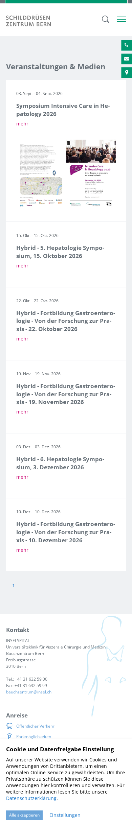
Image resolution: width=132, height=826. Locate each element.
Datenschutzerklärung (31, 798)
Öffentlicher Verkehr (35, 726)
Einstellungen (65, 815)
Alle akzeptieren (24, 815)
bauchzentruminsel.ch (28, 692)
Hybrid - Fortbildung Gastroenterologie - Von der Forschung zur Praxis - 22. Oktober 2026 (65, 321)
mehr (22, 123)
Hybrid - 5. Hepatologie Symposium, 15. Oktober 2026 (60, 252)
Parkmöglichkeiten (33, 736)
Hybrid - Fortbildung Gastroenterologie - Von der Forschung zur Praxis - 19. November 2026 (65, 394)
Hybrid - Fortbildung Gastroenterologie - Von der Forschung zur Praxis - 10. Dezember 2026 (65, 532)
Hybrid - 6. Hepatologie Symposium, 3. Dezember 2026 (60, 463)
